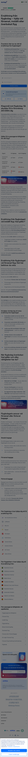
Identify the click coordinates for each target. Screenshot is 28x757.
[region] (14, 747)
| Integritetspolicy (16, 746)
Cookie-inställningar (14, 754)
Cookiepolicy (10, 746)
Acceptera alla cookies (14, 750)
